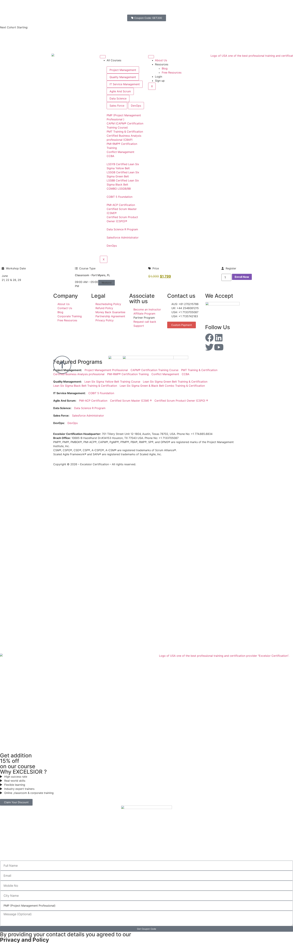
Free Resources (171, 72)
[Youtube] (218, 347)
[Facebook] (209, 337)
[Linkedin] (218, 337)
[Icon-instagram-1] (228, 337)
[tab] (123, 69)
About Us (161, 60)
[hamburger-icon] (103, 56)
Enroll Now (242, 277)
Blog (165, 68)
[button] (106, 283)
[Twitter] (209, 347)
